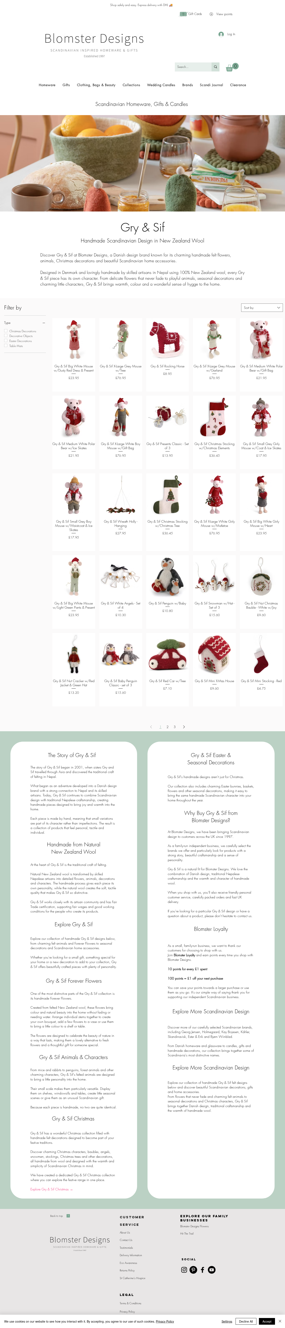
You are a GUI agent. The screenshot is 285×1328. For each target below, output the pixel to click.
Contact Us (126, 1240)
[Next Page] (184, 727)
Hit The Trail (187, 1233)
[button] (232, 67)
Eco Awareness (128, 1263)
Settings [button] (227, 1321)
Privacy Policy (127, 1311)
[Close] (279, 1321)
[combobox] (262, 307)
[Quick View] (73, 339)
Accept (266, 1321)
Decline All (246, 1321)
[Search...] (215, 66)
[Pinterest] (193, 1270)
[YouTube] (212, 1270)
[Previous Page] (151, 727)
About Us (125, 1232)
